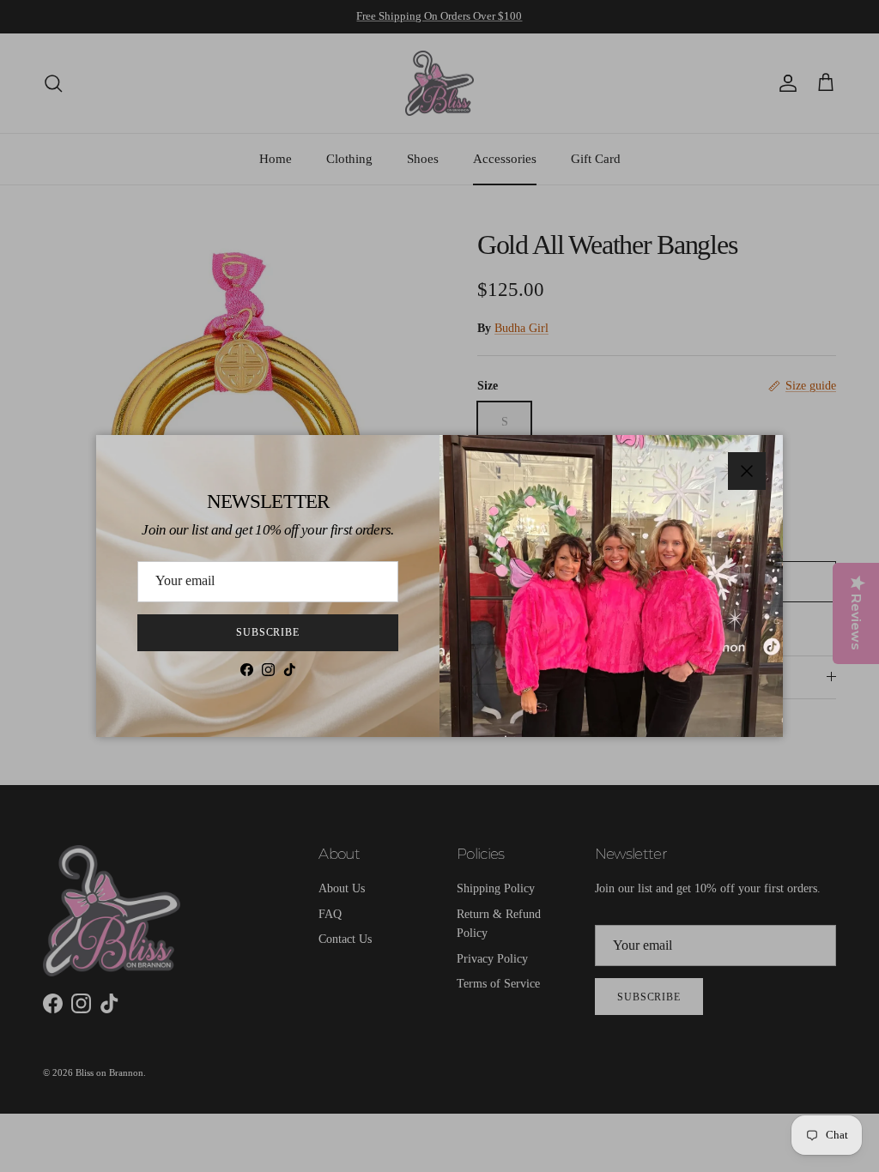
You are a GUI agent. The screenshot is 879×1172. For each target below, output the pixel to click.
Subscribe (268, 632)
